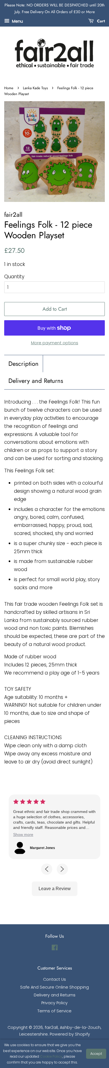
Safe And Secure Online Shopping (54, 987)
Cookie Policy (51, 1056)
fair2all (51, 1027)
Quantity (14, 276)
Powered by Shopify (70, 1034)
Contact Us (54, 979)
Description (23, 363)
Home (8, 88)
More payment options (54, 343)
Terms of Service (54, 1011)
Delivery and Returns (35, 380)
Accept (96, 1053)
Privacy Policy (54, 1003)
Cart (100, 20)
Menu (17, 21)
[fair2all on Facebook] (54, 948)
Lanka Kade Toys (35, 88)
